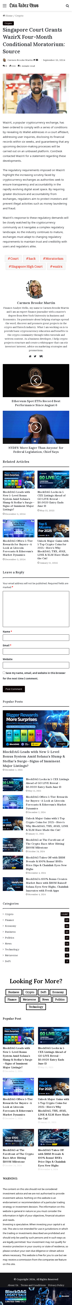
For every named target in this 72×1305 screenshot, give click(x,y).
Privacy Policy (56, 1285)
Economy (10, 925)
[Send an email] (37, 60)
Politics (9, 937)
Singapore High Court (27, 266)
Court (14, 258)
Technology (12, 949)
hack (32, 258)
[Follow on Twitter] (34, 60)
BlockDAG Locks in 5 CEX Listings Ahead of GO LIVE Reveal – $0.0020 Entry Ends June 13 (51, 499)
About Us (13, 1285)
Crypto (19, 15)
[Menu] (4, 7)
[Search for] (67, 7)
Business (10, 931)
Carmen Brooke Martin (20, 60)
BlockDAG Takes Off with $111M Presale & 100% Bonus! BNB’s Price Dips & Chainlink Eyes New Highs (52, 1157)
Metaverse (11, 955)
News (8, 943)
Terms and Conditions (33, 1285)
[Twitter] (36, 356)
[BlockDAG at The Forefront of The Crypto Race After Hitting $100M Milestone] (13, 845)
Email (7, 645)
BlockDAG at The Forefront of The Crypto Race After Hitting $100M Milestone (45, 843)
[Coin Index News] (24, 5)
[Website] (31, 356)
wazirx (57, 266)
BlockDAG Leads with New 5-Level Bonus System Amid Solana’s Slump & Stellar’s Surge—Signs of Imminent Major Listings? (19, 500)
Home (9, 15)
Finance (9, 920)
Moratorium (54, 258)
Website (8, 659)
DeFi (8, 961)
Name (7, 631)
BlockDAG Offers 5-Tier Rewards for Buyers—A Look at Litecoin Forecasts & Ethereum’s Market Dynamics (18, 547)
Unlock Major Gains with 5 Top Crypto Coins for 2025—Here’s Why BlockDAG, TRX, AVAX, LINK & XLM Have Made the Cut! (53, 549)
